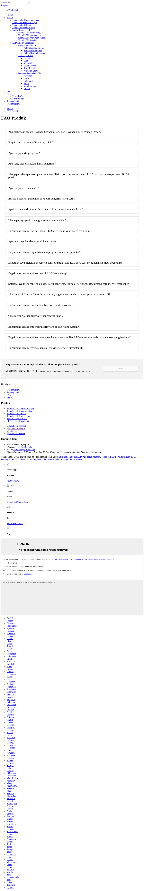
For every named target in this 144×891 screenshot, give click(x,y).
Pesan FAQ (17, 96)
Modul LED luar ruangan (29, 35)
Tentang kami (13, 101)
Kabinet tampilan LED (28, 45)
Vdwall (27, 88)
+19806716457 (13, 481)
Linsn (26, 78)
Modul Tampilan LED (22, 30)
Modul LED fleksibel (27, 40)
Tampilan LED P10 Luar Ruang (115, 457)
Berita (9, 91)
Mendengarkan (30, 86)
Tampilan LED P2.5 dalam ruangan (84, 457)
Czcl (26, 60)
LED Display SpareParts (23, 43)
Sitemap (63, 457)
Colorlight (28, 81)
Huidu (26, 83)
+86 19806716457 (24, 447)
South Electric (30, 65)
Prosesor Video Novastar (57, 459)
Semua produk (75, 459)
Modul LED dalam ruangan (30, 32)
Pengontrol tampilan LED (29, 73)
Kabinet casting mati (33, 50)
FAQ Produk (18, 98)
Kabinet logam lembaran (34, 53)
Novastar (28, 76)
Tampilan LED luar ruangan (24, 22)
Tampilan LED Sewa (21, 25)
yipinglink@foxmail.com (24, 449)
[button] (121, 368)
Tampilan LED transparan (23, 27)
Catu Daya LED (25, 55)
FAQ (9, 395)
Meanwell (28, 63)
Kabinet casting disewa (34, 48)
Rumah (10, 15)
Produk (10, 17)
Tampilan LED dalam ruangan (25, 20)
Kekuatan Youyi (31, 71)
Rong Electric (30, 68)
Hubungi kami (13, 104)
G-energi (28, 58)
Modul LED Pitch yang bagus (31, 38)
